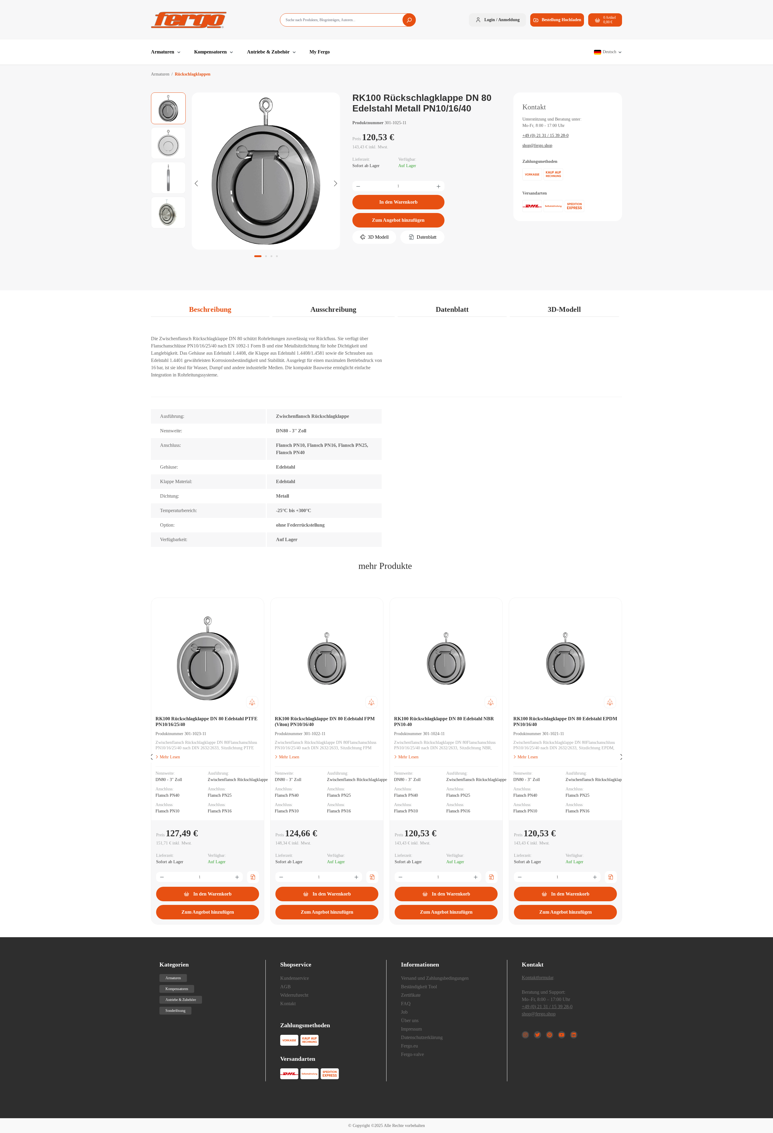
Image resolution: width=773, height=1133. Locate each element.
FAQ (406, 1003)
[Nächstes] (335, 183)
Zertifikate (411, 995)
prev (151, 758)
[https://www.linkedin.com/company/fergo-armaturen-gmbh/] (573, 1034)
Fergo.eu (409, 1045)
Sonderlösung (175, 1011)
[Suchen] (409, 20)
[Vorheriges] (196, 183)
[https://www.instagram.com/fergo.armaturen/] (525, 1034)
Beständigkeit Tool (419, 986)
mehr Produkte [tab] (385, 566)
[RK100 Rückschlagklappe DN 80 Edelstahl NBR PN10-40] (446, 658)
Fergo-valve (412, 1054)
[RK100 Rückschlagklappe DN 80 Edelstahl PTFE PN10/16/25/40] (208, 658)
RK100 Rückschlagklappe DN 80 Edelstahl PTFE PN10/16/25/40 (207, 721)
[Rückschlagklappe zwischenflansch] (266, 171)
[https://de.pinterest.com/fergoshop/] (549, 1034)
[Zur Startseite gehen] (188, 20)
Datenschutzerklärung (422, 1037)
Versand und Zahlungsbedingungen (435, 978)
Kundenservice (294, 978)
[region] (245, 183)
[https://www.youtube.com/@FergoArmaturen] (561, 1034)
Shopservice (295, 964)
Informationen (420, 964)
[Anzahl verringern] (358, 186)
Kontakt (288, 1003)
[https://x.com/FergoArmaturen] (537, 1034)
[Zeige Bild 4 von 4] (277, 256)
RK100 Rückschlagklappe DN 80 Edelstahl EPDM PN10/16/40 (565, 721)
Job (404, 1012)
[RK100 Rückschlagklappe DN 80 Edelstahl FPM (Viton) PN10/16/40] (327, 658)
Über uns (410, 1020)
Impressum (411, 1028)
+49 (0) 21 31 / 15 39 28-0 (545, 135)
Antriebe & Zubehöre (180, 1000)
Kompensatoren (176, 989)
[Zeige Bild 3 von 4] (271, 256)
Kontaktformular (537, 977)
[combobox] (348, 20)
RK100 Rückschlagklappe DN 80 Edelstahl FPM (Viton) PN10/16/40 (325, 721)
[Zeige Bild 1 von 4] (257, 256)
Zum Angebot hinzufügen (398, 220)
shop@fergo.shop (537, 145)
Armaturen (173, 978)
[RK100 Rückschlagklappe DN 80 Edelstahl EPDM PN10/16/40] (565, 658)
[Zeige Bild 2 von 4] (266, 256)
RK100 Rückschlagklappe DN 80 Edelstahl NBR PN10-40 (444, 721)
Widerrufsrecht (294, 995)
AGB (285, 986)
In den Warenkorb (398, 202)
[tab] (210, 309)
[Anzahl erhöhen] (438, 186)
